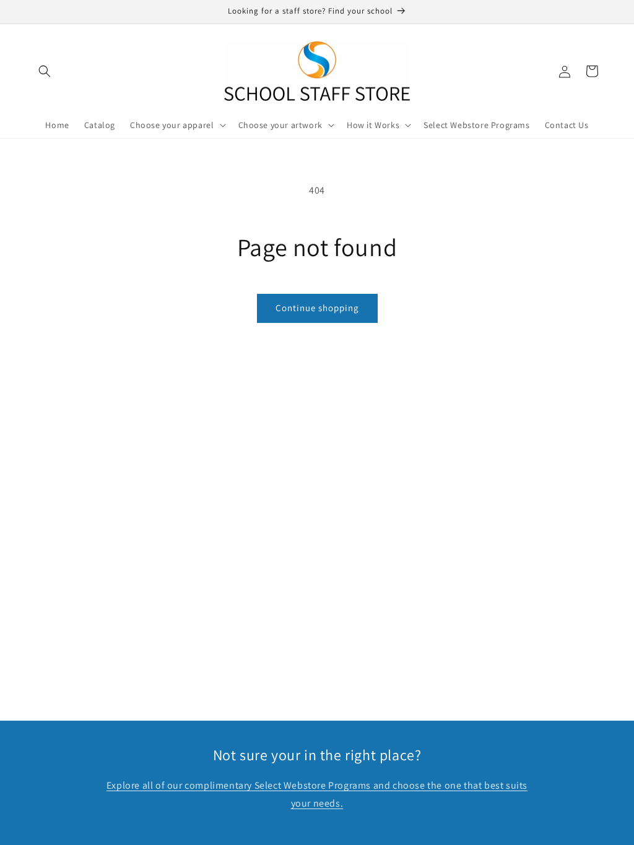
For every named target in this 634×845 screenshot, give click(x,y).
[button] (44, 71)
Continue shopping (317, 308)
